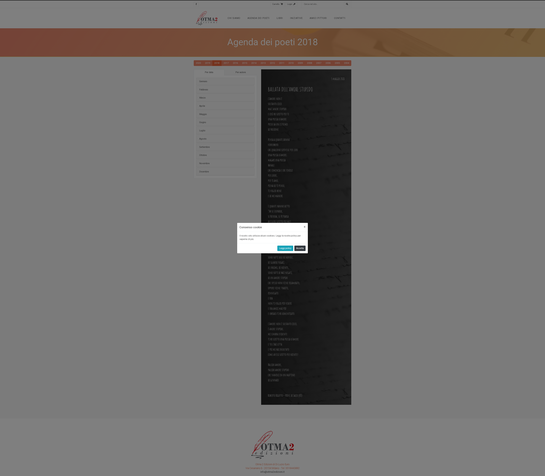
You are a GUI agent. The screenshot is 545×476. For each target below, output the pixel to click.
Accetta (300, 248)
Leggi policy (285, 248)
